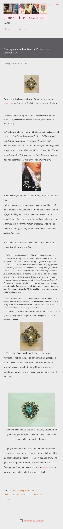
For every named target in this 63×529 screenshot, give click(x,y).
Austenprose (8, 103)
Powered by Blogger (33, 520)
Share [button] (7, 499)
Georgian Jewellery (23, 490)
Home (7, 29)
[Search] (50, 5)
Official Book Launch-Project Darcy (25, 494)
